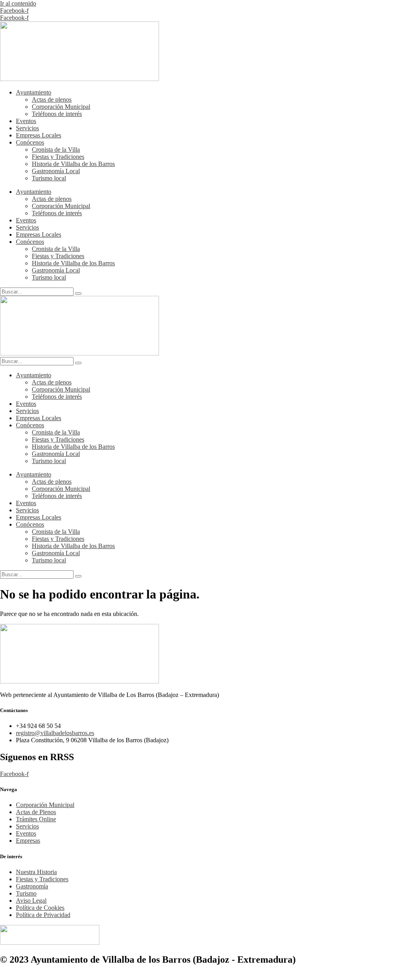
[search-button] (78, 293)
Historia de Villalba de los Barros (73, 163)
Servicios (27, 128)
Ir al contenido (18, 3)
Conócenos (30, 142)
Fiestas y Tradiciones (58, 156)
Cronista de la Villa (56, 149)
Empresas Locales (38, 135)
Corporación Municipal (61, 106)
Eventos (26, 121)
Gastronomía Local (56, 171)
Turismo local (49, 178)
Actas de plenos (52, 99)
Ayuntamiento (33, 92)
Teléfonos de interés (57, 113)
